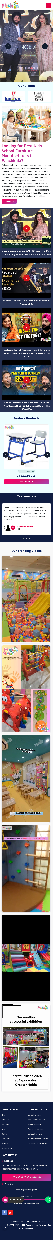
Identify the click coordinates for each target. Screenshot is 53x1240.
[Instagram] (26, 599)
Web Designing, (32, 1225)
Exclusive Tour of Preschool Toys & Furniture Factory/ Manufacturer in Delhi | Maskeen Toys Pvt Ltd (26, 353)
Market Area (7, 1148)
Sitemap (5, 1143)
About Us (5, 1120)
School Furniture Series (37, 1143)
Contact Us (6, 1139)
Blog (3, 1129)
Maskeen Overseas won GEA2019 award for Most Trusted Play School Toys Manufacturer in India (26, 253)
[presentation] (8, 46)
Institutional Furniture (36, 1120)
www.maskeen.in (26, 1196)
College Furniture (35, 1134)
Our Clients (6, 1124)
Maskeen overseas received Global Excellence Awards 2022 (26, 302)
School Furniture (34, 1115)
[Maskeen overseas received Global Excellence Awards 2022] (26, 278)
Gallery (4, 1134)
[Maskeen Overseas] (11, 5)
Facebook (4, 1212)
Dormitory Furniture (36, 1129)
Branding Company (27, 1228)
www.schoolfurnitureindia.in (26, 1203)
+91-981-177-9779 (28, 1177)
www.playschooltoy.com (26, 1189)
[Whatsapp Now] (48, 1199)
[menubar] (48, 5)
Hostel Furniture (34, 1124)
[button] (23, 538)
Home (4, 1115)
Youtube (10, 1212)
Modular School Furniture (38, 1139)
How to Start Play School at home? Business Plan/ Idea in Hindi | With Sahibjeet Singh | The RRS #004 (26, 406)
